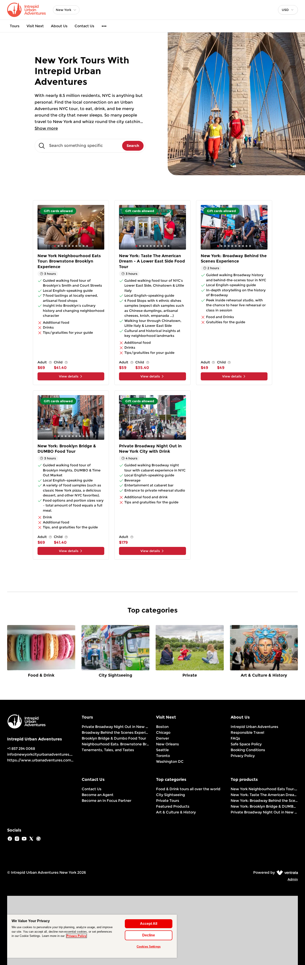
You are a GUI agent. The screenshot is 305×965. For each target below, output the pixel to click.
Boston (162, 727)
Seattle (162, 750)
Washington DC (170, 761)
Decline (148, 935)
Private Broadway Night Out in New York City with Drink (115, 727)
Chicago (163, 732)
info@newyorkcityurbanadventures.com (42, 754)
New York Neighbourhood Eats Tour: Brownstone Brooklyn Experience (264, 789)
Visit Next (35, 26)
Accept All (148, 923)
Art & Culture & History (176, 812)
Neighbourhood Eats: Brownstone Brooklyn (115, 744)
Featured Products (172, 806)
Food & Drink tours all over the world (188, 789)
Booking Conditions (248, 750)
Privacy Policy (243, 756)
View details (68, 376)
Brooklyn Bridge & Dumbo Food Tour (114, 738)
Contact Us (84, 26)
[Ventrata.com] (286, 872)
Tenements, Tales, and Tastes (108, 750)
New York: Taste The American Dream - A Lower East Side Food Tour (264, 795)
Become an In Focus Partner (106, 800)
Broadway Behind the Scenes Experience (115, 732)
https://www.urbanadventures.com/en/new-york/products (61, 760)
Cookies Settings (149, 946)
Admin (293, 879)
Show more (46, 128)
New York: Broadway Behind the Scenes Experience (264, 800)
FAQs (235, 738)
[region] (92, 936)
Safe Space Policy (246, 744)
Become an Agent (97, 795)
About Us (59, 26)
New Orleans (167, 744)
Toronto (163, 756)
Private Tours (167, 800)
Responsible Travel (247, 732)
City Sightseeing (170, 795)
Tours (14, 26)
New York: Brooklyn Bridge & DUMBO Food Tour (264, 806)
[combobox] (288, 10)
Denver (162, 738)
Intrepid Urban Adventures (254, 727)
